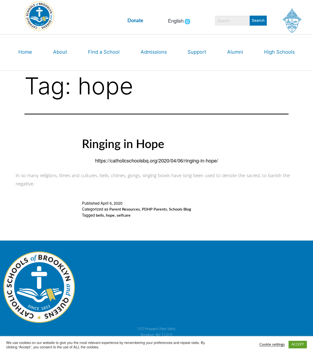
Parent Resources (124, 209)
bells (100, 215)
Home (25, 52)
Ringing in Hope (123, 144)
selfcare (124, 215)
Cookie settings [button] (272, 344)
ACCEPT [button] (297, 344)
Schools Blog (180, 209)
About (60, 52)
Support (197, 52)
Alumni (235, 52)
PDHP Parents (154, 209)
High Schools (279, 52)
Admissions (154, 52)
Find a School (104, 52)
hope (110, 215)
